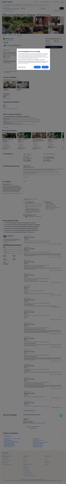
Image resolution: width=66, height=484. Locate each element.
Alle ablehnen (37, 67)
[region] (33, 59)
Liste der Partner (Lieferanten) (23, 63)
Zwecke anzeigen (22, 67)
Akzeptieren (45, 67)
